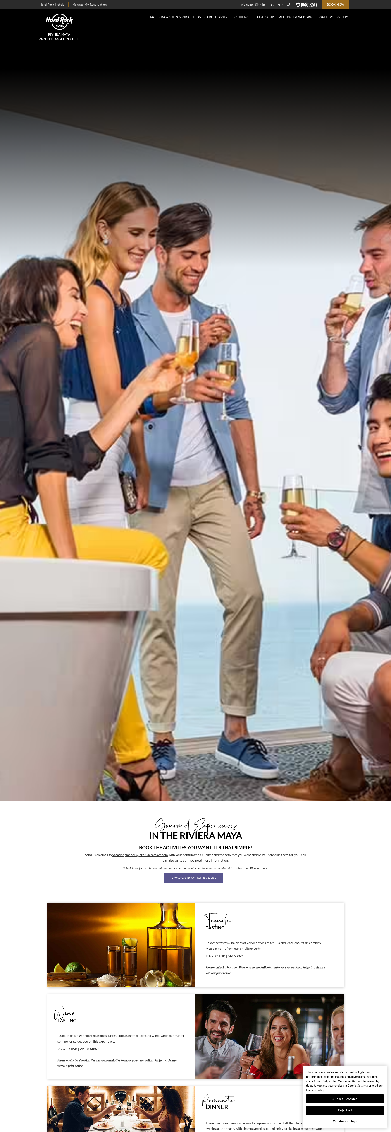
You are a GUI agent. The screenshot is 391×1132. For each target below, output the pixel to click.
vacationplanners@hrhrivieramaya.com (140, 855)
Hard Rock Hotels (52, 4)
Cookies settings (345, 1121)
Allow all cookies (344, 1099)
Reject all (345, 1110)
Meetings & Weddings (296, 17)
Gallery (326, 17)
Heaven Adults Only (210, 17)
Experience (240, 17)
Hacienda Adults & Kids (169, 17)
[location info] (289, 5)
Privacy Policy (315, 1090)
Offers (343, 17)
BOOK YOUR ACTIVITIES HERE (194, 878)
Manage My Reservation (89, 4)
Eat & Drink (264, 17)
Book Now (335, 4)
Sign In (260, 4)
